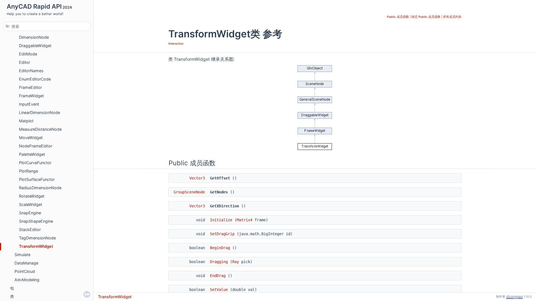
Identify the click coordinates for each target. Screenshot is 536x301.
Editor (24, 62)
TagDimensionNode (37, 238)
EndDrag (218, 275)
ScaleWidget (30, 204)
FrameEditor (30, 87)
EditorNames (31, 70)
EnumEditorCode (35, 79)
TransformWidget (36, 246)
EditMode (28, 54)
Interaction (175, 43)
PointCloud (25, 271)
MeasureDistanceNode (40, 129)
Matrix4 (244, 220)
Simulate (22, 254)
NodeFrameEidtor (35, 146)
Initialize (221, 220)
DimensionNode (34, 37)
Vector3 (197, 178)
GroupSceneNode (189, 192)
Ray (235, 261)
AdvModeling (27, 279)
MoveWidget (31, 137)
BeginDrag (220, 248)
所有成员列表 (452, 17)
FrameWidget (31, 95)
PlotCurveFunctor (35, 162)
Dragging (219, 261)
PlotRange (28, 171)
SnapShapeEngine (36, 221)
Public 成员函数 (398, 17)
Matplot (26, 120)
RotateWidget (31, 196)
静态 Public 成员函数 (426, 17)
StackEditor (30, 229)
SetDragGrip (222, 234)
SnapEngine (30, 212)
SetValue (219, 289)
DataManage (26, 263)
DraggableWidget (35, 45)
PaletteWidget (32, 154)
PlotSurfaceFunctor (37, 179)
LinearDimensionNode (39, 112)
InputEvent (29, 104)
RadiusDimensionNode (40, 187)
